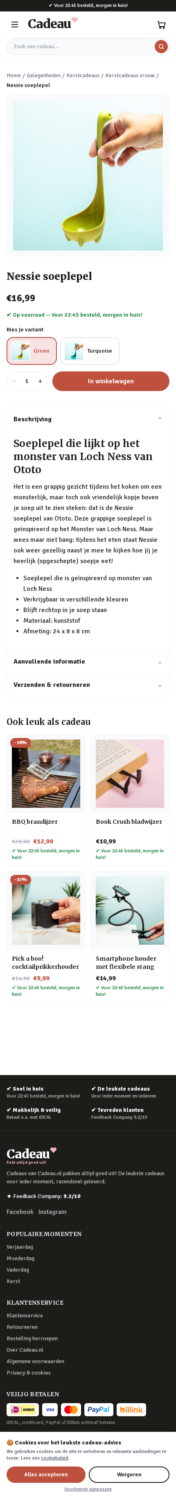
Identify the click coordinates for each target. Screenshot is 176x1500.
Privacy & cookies (29, 1372)
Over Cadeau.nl (25, 1349)
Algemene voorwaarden (35, 1361)
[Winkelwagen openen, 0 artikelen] (161, 24)
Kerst (13, 1281)
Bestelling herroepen (32, 1338)
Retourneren (22, 1326)
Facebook (20, 1212)
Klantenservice (25, 1315)
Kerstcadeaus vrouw (130, 75)
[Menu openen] (15, 24)
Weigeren (129, 1474)
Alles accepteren (46, 1474)
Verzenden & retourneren (88, 685)
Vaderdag (18, 1269)
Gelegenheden (44, 75)
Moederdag (20, 1258)
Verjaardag (20, 1246)
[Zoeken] (161, 46)
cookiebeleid (54, 1458)
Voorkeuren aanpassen (88, 1489)
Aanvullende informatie (88, 661)
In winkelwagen (111, 381)
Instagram (52, 1212)
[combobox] (88, 46)
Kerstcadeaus (82, 75)
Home (14, 75)
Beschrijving (88, 419)
